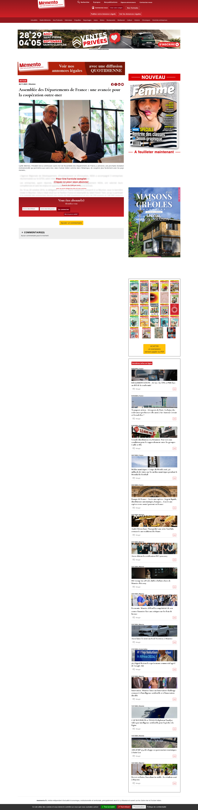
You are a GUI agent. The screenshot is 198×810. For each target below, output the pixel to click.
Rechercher (84, 2)
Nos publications (110, 2)
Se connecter (63, 209)
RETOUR (23, 81)
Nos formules (132, 8)
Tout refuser (125, 807)
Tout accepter (109, 807)
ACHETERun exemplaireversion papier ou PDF (154, 349)
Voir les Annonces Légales (130, 14)
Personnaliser (139, 807)
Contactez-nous (146, 2)
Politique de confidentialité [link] (156, 807)
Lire (174, 389)
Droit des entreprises (160, 20)
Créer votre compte (116, 8)
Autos (96, 20)
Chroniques (146, 20)
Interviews (68, 20)
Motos (102, 20)
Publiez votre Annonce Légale (103, 14)
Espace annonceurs (128, 2)
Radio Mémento (45, 20)
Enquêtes (77, 20)
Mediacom (121, 20)
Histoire (137, 20)
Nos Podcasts (58, 20)
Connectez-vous (101, 8)
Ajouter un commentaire (71, 223)
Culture (129, 20)
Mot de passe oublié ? (71, 214)
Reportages (87, 20)
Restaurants (111, 20)
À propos (96, 2)
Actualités (34, 20)
